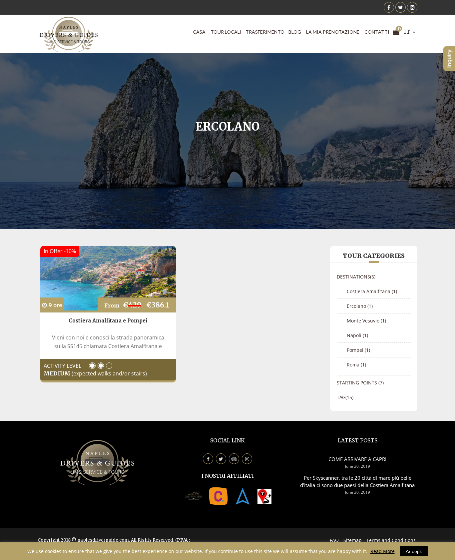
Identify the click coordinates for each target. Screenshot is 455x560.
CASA (199, 32)
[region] (227, 551)
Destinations (356, 277)
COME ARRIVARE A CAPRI (357, 459)
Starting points (360, 382)
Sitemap (352, 540)
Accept (414, 551)
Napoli (357, 335)
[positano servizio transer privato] (194, 495)
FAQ (334, 540)
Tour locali (226, 32)
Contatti (376, 32)
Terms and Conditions (391, 540)
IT (408, 32)
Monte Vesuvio (366, 320)
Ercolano (360, 306)
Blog (294, 32)
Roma (356, 364)
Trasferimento (264, 32)
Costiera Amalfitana (372, 291)
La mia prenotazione (332, 32)
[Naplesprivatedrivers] (243, 495)
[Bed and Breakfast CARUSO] (218, 495)
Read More (382, 551)
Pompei (358, 350)
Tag (345, 397)
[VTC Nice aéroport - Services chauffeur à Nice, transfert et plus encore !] (264, 495)
